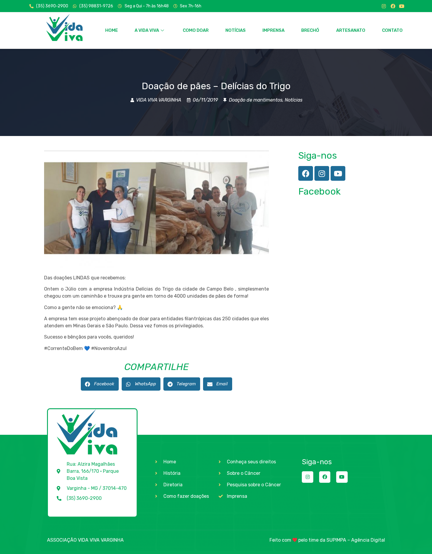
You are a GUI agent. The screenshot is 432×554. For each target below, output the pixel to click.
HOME (111, 30)
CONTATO (392, 30)
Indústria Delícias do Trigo (143, 289)
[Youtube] (402, 6)
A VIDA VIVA (147, 30)
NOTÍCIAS (235, 30)
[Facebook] (393, 6)
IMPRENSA (273, 30)
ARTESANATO (350, 30)
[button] (100, 384)
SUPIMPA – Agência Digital (355, 540)
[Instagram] (384, 6)
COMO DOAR (196, 30)
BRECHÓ (310, 30)
